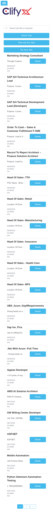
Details (38, 61)
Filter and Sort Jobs (26, 43)
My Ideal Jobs (26, 50)
